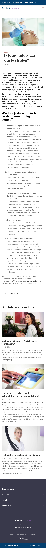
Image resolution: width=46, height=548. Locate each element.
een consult (31, 281)
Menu (39, 8)
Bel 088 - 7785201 (11, 545)
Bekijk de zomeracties (28, 2)
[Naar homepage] (10, 8)
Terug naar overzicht (12, 293)
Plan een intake (34, 545)
